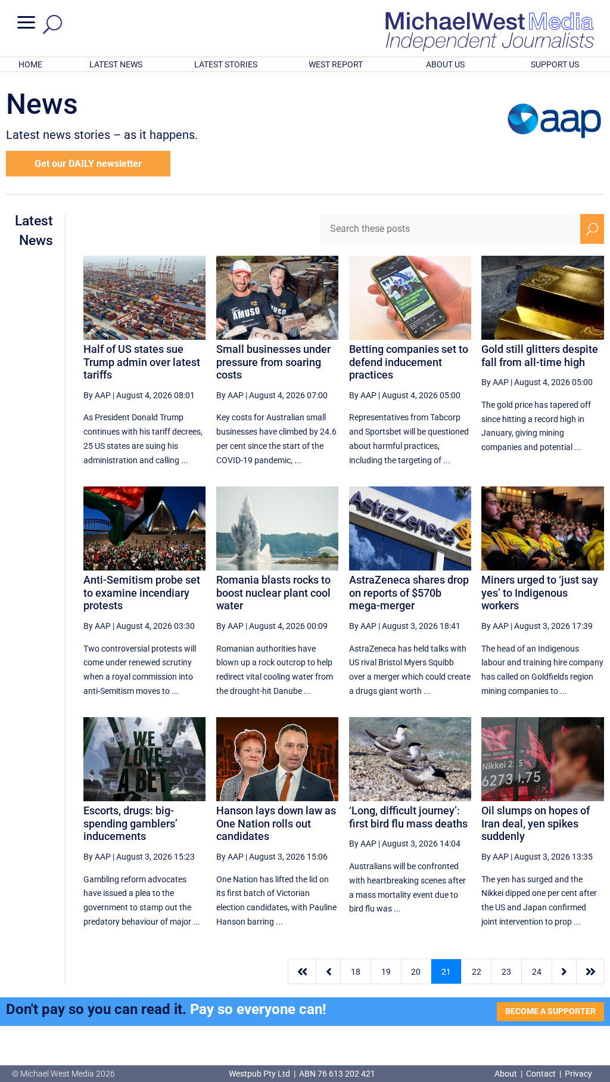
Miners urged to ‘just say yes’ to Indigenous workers (539, 592)
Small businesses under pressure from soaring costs (273, 362)
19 (386, 971)
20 (416, 971)
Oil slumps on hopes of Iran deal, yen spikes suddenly (535, 823)
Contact (541, 1073)
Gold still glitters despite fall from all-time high (539, 355)
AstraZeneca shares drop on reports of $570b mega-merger (409, 592)
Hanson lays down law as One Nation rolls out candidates (276, 823)
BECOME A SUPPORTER (550, 1011)
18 (355, 971)
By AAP (97, 395)
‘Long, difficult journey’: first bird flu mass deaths (408, 817)
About (506, 1073)
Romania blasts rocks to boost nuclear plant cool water (273, 592)
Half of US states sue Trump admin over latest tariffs (141, 362)
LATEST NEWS (115, 64)
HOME (30, 64)
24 (536, 971)
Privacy (578, 1073)
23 (506, 971)
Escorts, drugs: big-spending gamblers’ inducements (130, 823)
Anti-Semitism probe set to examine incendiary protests (141, 592)
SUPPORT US (555, 64)
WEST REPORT (336, 64)
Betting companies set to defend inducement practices (408, 362)
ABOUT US (445, 64)
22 (476, 971)
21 (446, 971)
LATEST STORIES (225, 64)
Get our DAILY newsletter (88, 163)
